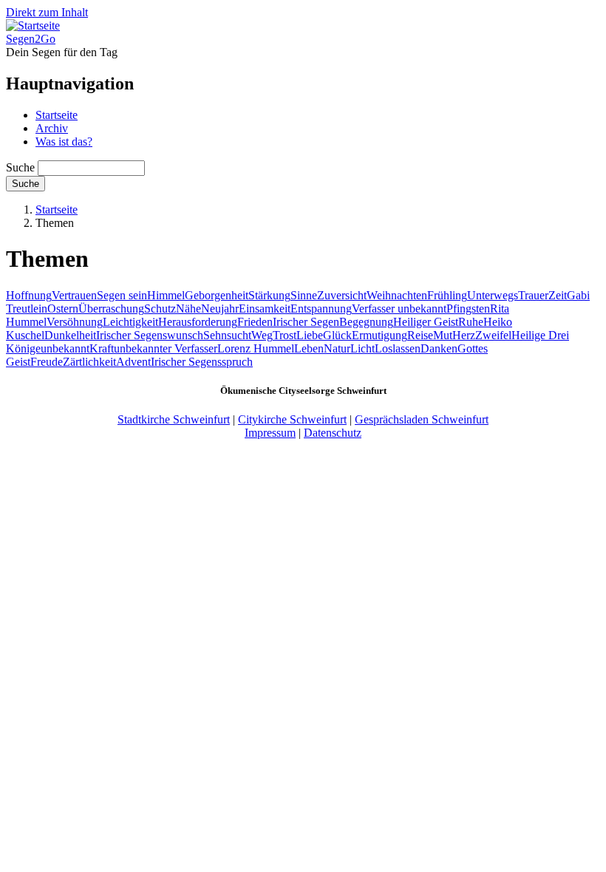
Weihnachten (397, 295)
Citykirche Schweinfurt (292, 419)
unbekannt (65, 348)
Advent (133, 361)
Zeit (557, 295)
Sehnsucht (227, 335)
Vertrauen (74, 295)
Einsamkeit (264, 308)
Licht (362, 348)
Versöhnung (75, 322)
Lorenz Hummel (255, 348)
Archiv (51, 128)
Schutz (160, 308)
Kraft (101, 348)
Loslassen (398, 348)
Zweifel (493, 335)
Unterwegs (492, 295)
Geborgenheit (216, 295)
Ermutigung (379, 335)
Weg (262, 335)
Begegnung (366, 322)
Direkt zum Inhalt (47, 12)
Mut (442, 335)
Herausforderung (197, 322)
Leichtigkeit (130, 322)
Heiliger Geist (425, 322)
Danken (439, 348)
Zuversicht (342, 295)
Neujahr (220, 308)
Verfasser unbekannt (399, 308)
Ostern (62, 308)
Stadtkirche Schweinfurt (174, 419)
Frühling (447, 295)
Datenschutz (332, 432)
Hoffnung (29, 295)
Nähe (188, 308)
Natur (337, 348)
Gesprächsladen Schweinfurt (421, 419)
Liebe (309, 335)
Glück (337, 335)
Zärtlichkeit (89, 361)
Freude (46, 361)
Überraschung (111, 308)
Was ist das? (63, 141)
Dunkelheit (70, 335)
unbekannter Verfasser (165, 348)
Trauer (533, 295)
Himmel (166, 295)
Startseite (56, 115)
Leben (309, 348)
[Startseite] (33, 25)
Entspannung (321, 308)
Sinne (303, 295)
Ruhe (470, 322)
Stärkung (269, 295)
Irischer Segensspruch (202, 361)
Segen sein (122, 295)
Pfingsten (468, 308)
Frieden (255, 322)
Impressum (270, 432)
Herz (463, 335)
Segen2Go (30, 39)
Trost (284, 335)
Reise (420, 335)
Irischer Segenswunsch (149, 335)
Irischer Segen (306, 322)
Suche (20, 167)
